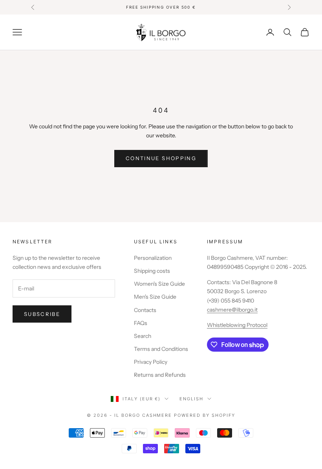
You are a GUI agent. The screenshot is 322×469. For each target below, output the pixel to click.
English (191, 398)
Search (142, 335)
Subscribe (42, 314)
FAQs (140, 323)
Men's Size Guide (155, 296)
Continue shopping (161, 158)
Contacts (145, 310)
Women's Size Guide (159, 283)
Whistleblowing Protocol (237, 324)
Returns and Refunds (160, 374)
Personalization (153, 257)
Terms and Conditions (161, 348)
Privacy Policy (150, 361)
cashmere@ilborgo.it (232, 309)
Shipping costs (152, 270)
